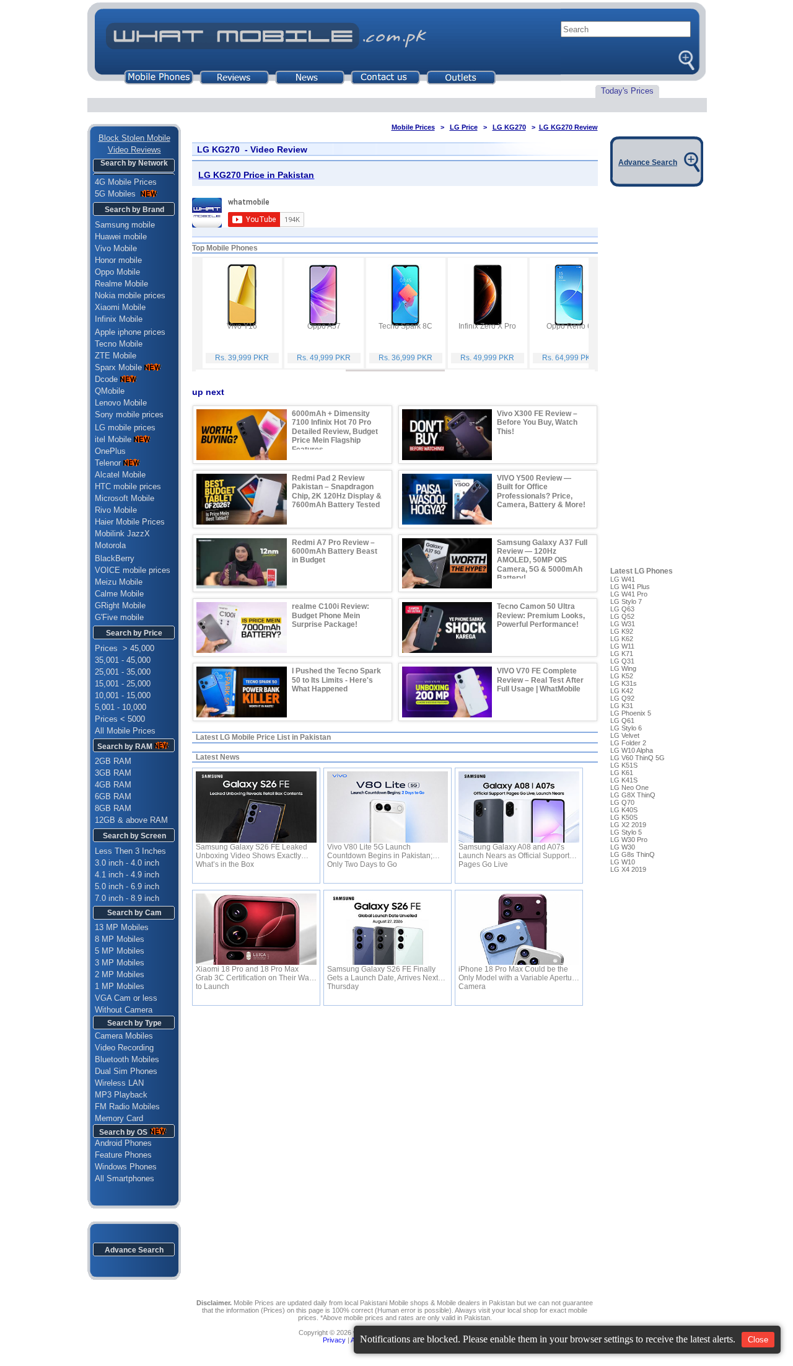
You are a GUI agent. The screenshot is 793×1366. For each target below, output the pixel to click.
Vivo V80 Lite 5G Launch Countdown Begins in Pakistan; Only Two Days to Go (379, 851)
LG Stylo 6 (626, 728)
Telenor (108, 463)
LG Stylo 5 (626, 832)
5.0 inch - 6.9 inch (127, 886)
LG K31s (623, 683)
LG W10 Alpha (631, 750)
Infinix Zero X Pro (487, 326)
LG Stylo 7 (626, 601)
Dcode (106, 379)
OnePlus (110, 451)
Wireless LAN (119, 1083)
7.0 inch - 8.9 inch (127, 898)
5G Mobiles (116, 193)
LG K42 (621, 690)
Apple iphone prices (130, 332)
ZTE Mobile (115, 355)
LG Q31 (622, 661)
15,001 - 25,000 (123, 683)
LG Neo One (629, 787)
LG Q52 (622, 616)
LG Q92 (622, 698)
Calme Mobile (119, 593)
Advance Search (134, 1250)
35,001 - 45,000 (123, 660)
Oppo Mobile (117, 272)
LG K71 (621, 653)
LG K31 (621, 705)
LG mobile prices (125, 427)
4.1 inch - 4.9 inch (127, 874)
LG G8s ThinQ (632, 854)
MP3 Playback (121, 1094)
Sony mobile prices (129, 414)
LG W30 (622, 847)
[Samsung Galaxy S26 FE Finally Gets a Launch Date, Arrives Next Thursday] (387, 929)
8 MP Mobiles (119, 939)
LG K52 (621, 676)
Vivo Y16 (242, 326)
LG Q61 (622, 720)
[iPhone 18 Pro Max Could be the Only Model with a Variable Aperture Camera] (518, 929)
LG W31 (622, 624)
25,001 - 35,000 (123, 671)
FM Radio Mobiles (127, 1106)
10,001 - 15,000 (123, 695)
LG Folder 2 (628, 743)
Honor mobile (118, 260)
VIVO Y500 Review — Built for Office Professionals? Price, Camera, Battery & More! (541, 491)
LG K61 (621, 772)
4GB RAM (113, 784)
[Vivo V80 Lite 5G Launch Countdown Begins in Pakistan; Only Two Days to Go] (387, 807)
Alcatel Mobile (120, 474)
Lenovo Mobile (121, 402)
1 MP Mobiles (119, 986)
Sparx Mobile (118, 367)
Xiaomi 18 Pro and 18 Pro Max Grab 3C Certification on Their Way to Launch (254, 973)
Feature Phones (119, 1155)
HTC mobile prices (128, 486)
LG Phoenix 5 (630, 713)
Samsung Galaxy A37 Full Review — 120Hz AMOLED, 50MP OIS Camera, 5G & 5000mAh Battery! (542, 560)
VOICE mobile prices (132, 570)
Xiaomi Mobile (120, 307)
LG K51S (623, 765)
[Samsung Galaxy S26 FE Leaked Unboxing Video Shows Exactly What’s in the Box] (256, 807)
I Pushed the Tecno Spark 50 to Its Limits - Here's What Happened (336, 680)
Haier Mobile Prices (130, 521)
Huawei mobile (121, 236)
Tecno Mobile (118, 343)
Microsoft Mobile (124, 498)
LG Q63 (622, 609)
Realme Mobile (121, 283)
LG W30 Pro (628, 839)
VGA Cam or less (126, 998)
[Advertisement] (394, 1133)
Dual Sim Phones (126, 1071)
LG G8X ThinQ (632, 795)
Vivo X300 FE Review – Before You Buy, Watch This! (537, 422)
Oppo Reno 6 (569, 326)
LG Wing (623, 668)
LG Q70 (622, 802)
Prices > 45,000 (124, 648)
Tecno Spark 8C (405, 326)
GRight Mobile (120, 605)
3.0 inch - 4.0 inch (127, 862)
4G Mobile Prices (126, 182)
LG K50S (623, 817)
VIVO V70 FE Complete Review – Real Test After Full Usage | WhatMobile (540, 680)
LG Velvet (624, 735)
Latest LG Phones (641, 571)
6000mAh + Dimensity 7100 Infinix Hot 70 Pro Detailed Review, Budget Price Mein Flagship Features (335, 431)
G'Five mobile (119, 617)
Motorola (110, 545)
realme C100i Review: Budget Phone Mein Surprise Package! (330, 615)
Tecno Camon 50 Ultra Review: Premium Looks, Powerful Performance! (541, 615)
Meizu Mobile (118, 582)
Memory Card (119, 1118)
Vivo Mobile (116, 248)
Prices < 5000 (120, 719)
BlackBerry (114, 558)
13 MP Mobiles (122, 927)
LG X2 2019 (628, 824)
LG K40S (623, 810)
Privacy (334, 1340)
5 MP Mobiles (119, 951)
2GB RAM (113, 761)
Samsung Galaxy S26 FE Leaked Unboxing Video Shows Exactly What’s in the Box (251, 851)
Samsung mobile (125, 224)
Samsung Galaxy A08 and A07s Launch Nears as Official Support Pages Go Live (513, 851)
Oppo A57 (324, 326)
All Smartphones (120, 1178)
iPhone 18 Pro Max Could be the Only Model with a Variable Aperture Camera (518, 973)
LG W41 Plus (630, 586)
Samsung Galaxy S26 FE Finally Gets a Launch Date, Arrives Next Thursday (382, 973)
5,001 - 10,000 (120, 707)
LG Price (464, 127)
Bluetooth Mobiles (127, 1059)
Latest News (218, 757)
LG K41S (623, 780)
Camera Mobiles (124, 1035)
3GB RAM (113, 773)
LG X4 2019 (628, 869)
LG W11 (622, 646)
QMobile (110, 391)
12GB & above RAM (131, 820)
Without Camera (123, 1009)
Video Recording (124, 1047)
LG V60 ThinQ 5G (637, 757)
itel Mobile (113, 439)
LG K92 (621, 631)
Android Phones (119, 1143)
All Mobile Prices (125, 730)
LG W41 (622, 579)
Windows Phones (122, 1166)
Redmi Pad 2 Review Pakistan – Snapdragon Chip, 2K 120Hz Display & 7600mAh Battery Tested (337, 491)
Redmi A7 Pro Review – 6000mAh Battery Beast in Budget (334, 551)
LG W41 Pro (628, 594)
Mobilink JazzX (122, 533)
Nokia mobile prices (130, 295)
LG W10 (622, 862)
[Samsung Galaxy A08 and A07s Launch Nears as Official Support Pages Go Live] (518, 807)
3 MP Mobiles (119, 962)
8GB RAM (113, 808)
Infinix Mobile (118, 319)
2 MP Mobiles (119, 974)
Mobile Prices (413, 127)
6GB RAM (113, 796)
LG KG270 (509, 127)
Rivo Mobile (116, 510)
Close (758, 1339)
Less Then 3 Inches (130, 851)
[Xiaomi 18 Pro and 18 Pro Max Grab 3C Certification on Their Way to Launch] (256, 929)
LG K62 (621, 638)
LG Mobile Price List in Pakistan (275, 737)
